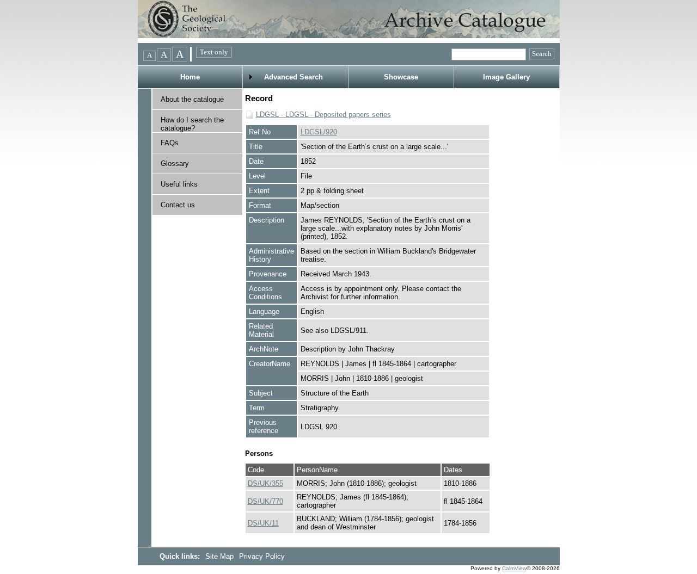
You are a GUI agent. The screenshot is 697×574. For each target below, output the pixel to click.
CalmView (514, 568)
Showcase (401, 77)
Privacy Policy (262, 556)
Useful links (179, 184)
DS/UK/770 (265, 501)
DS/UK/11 (263, 523)
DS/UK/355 (265, 483)
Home (190, 77)
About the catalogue (192, 99)
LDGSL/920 (319, 132)
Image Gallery (506, 77)
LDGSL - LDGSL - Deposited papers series (323, 114)
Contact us (178, 205)
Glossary (175, 163)
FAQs (170, 143)
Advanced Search (293, 77)
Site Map (220, 556)
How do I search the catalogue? (192, 124)
